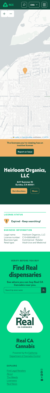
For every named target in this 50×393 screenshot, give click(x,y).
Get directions (18, 191)
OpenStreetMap (27, 137)
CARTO (45, 137)
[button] (4, 13)
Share (35, 191)
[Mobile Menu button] (44, 5)
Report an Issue (25, 151)
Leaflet (16, 137)
